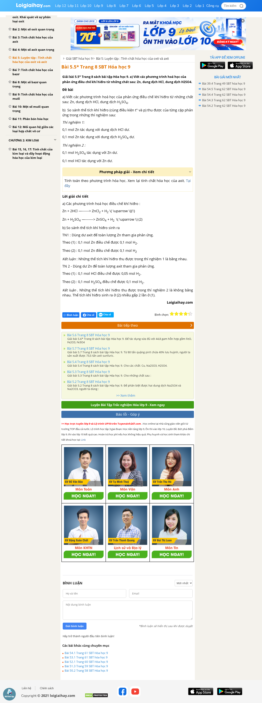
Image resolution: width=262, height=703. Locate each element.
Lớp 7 (124, 5)
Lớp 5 (149, 5)
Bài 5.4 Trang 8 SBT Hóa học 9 (88, 362)
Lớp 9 (98, 5)
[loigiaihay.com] (33, 7)
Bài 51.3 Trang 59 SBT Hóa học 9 (86, 666)
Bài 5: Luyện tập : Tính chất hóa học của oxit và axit (132, 58)
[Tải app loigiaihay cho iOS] (239, 65)
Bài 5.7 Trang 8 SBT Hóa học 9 (88, 348)
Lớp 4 (161, 5)
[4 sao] (185, 314)
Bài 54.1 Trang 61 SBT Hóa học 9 (86, 653)
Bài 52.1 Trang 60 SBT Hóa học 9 (86, 662)
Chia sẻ (90, 314)
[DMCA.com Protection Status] (96, 697)
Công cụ (212, 5)
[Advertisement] (227, 169)
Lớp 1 (199, 5)
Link (83, 439)
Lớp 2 (187, 5)
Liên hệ (26, 688)
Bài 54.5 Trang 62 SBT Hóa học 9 (224, 89)
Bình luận (72, 315)
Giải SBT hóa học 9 (79, 58)
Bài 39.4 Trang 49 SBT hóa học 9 (223, 83)
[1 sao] (172, 314)
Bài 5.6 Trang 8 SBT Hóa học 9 (88, 335)
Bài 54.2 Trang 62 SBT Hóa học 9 (224, 106)
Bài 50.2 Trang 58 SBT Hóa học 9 (86, 670)
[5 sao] (190, 314)
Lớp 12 (60, 5)
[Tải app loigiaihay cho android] (212, 65)
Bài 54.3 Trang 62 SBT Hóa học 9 (224, 100)
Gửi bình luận (75, 626)
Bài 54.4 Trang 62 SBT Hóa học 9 (224, 94)
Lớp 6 (136, 5)
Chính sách (47, 688)
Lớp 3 (174, 5)
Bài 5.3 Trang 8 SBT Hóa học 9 (88, 372)
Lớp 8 (111, 5)
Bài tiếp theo (127, 325)
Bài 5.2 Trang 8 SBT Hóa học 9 (88, 382)
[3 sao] (181, 314)
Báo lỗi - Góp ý (128, 414)
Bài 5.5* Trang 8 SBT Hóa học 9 (95, 67)
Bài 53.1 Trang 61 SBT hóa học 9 (86, 657)
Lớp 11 (73, 5)
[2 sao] (176, 314)
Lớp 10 (85, 5)
